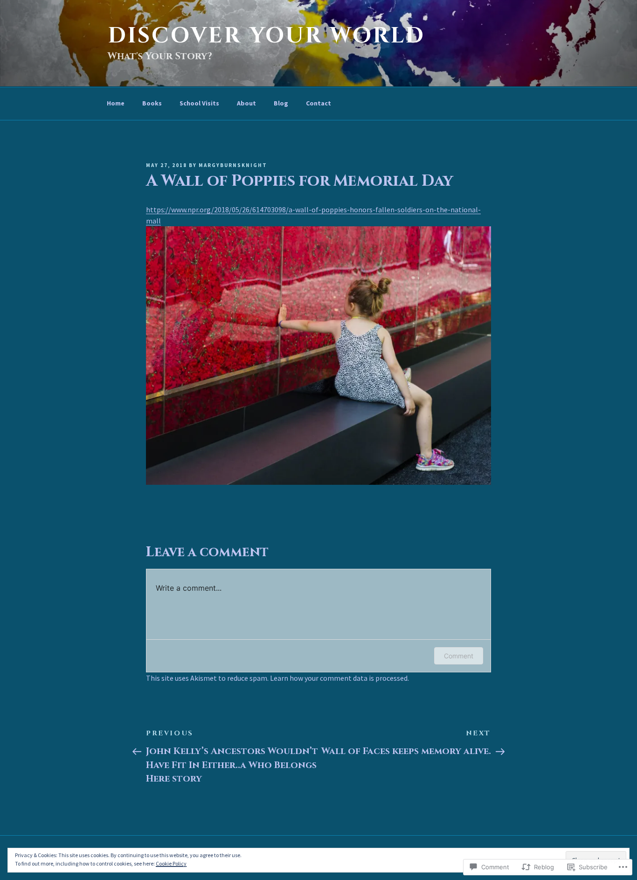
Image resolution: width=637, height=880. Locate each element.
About (246, 103)
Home (116, 103)
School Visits (199, 103)
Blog (281, 103)
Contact (318, 103)
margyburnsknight (233, 165)
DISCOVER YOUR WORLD (266, 35)
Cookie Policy (171, 863)
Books (152, 103)
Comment (458, 656)
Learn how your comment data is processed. (339, 678)
